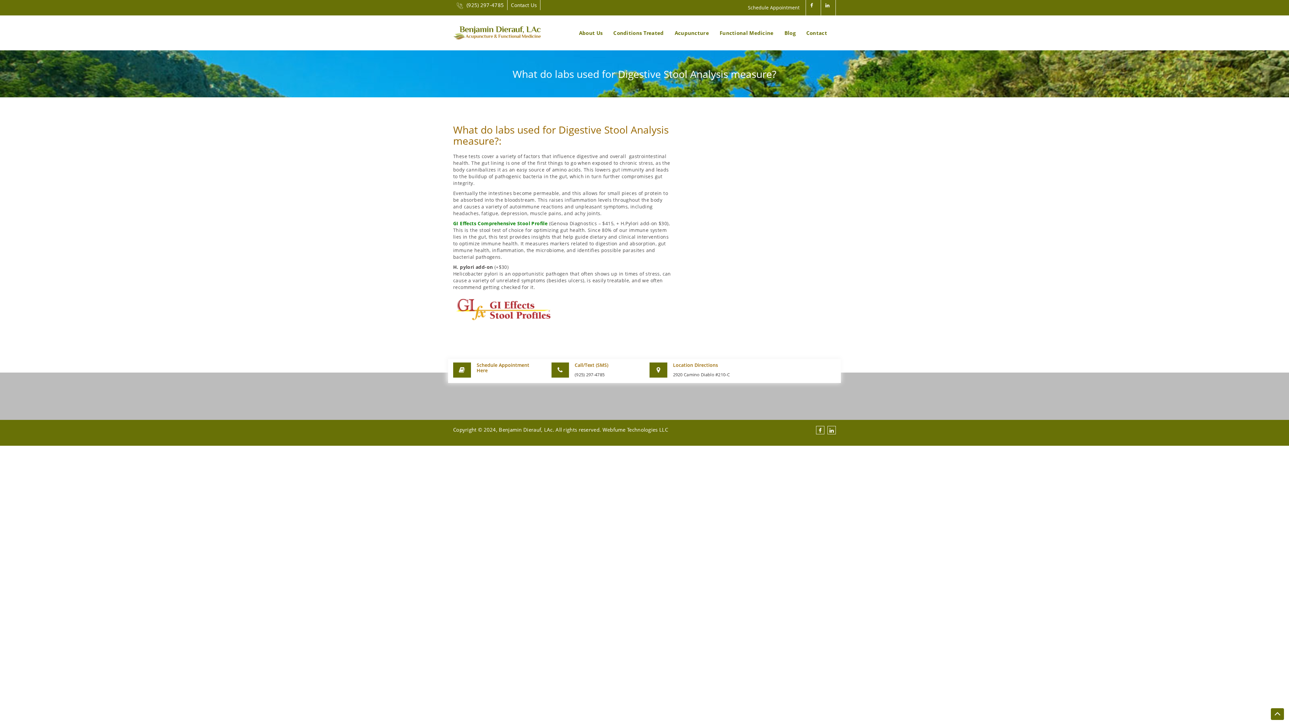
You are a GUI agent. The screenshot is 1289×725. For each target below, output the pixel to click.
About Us (591, 33)
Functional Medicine (747, 33)
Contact (816, 33)
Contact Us (524, 5)
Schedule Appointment (774, 7)
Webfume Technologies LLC (635, 429)
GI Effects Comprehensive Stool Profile (500, 223)
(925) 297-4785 (485, 5)
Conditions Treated (638, 33)
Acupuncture (692, 33)
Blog (790, 33)
